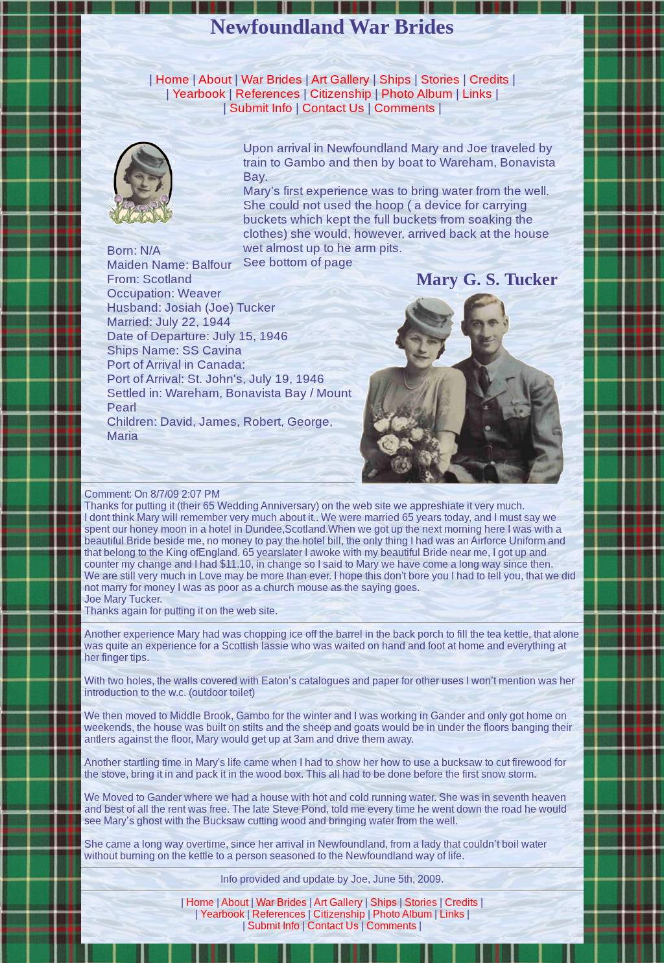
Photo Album (417, 93)
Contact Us (333, 108)
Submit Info (261, 108)
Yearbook (199, 93)
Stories (440, 79)
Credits (489, 79)
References (267, 93)
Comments (404, 108)
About (214, 79)
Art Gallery (340, 79)
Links (477, 93)
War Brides (271, 79)
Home (172, 79)
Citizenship (341, 93)
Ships (395, 79)
